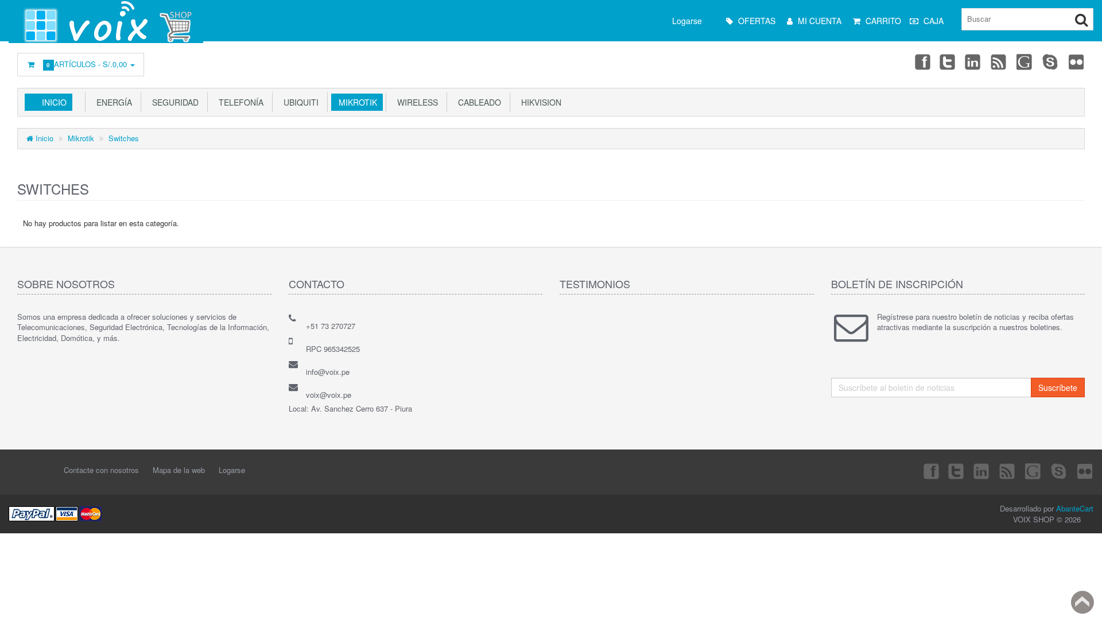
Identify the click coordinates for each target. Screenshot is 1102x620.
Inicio (54, 102)
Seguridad (173, 102)
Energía (112, 102)
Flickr (1076, 61)
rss (999, 61)
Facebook (921, 61)
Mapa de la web (179, 469)
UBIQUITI (299, 102)
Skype (1051, 61)
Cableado (477, 102)
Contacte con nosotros (101, 469)
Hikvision (539, 102)
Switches (123, 138)
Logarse (687, 20)
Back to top (1082, 602)
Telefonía (238, 102)
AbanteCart (1074, 508)
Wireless (415, 102)
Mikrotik (355, 102)
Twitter (947, 61)
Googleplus (1025, 61)
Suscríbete (1057, 387)
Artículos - (88, 64)
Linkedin (973, 61)
